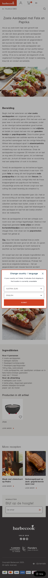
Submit (24, 302)
